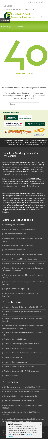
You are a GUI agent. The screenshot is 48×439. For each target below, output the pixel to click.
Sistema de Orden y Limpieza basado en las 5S (20, 396)
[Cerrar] (40, 424)
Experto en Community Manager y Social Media (20, 259)
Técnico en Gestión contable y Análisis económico (21, 371)
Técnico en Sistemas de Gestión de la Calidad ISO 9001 (23, 307)
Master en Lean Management (14, 250)
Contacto (44, 144)
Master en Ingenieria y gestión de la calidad (19, 245)
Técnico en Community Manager (15, 339)
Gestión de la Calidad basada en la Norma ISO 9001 (22, 391)
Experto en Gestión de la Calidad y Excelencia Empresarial (24, 263)
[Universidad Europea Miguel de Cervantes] (18, 118)
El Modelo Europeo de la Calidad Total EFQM (19, 401)
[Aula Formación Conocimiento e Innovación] (14, 124)
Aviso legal (19, 142)
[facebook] (5, 6)
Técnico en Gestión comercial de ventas (18, 348)
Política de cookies (22, 140)
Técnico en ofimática (11, 376)
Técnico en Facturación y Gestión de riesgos (19, 366)
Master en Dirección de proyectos (15, 234)
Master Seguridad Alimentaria (14, 225)
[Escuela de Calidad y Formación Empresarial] (17, 15)
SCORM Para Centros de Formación (28, 144)
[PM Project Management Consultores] (35, 124)
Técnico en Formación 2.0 (13, 357)
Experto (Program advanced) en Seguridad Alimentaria (23, 254)
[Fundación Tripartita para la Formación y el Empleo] (39, 132)
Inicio (3, 27)
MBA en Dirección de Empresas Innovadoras (19, 229)
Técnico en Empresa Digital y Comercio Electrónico (21, 344)
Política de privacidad (31, 142)
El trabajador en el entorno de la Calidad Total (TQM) (22, 387)
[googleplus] (10, 6)
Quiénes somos (9, 140)
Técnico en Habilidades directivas (15, 362)
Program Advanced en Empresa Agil (16, 289)
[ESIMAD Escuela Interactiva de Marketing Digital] (18, 132)
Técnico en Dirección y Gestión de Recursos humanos (22, 353)
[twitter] (8, 6)
